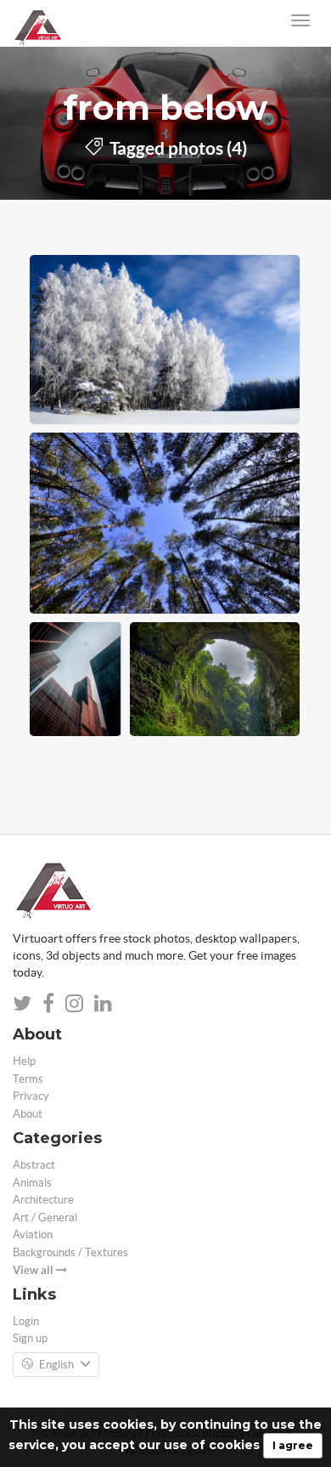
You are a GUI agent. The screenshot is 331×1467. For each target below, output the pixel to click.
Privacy (31, 1096)
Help (24, 1061)
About (27, 1113)
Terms (28, 1079)
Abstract (34, 1164)
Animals (32, 1182)
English (56, 1364)
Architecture (43, 1199)
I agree (292, 1445)
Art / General (45, 1217)
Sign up (30, 1338)
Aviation (33, 1234)
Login (26, 1321)
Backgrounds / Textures (70, 1252)
